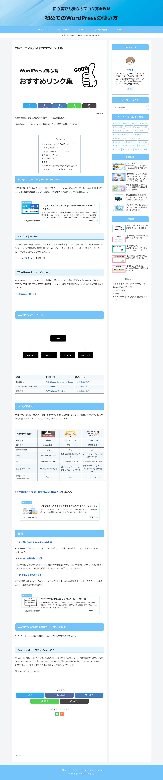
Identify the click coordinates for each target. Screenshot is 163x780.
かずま (130, 70)
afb (70, 477)
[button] (89, 105)
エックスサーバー (53, 148)
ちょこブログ (33, 671)
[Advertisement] (59, 735)
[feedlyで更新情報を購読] (57, 714)
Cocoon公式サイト (28, 294)
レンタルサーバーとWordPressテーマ (59, 144)
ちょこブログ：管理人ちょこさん (59, 169)
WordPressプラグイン (52, 155)
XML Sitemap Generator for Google (59, 382)
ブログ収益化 (49, 159)
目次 (56, 139)
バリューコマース (93, 441)
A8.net (48, 441)
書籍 (45, 162)
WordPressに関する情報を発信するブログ (60, 166)
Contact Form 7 (52, 387)
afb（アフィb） (70, 441)
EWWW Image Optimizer (55, 391)
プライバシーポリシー (80, 770)
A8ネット (48, 477)
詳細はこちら (84, 382)
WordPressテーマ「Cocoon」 (58, 151)
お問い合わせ (65, 770)
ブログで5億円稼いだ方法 (30, 558)
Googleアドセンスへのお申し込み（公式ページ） (41, 492)
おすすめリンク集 (96, 770)
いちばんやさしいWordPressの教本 (35, 542)
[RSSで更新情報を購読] (62, 714)
